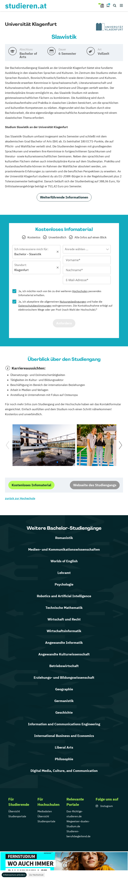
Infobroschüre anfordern (14, 875)
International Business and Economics (64, 735)
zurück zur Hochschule (20, 498)
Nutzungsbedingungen (73, 301)
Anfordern (64, 323)
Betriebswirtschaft (64, 666)
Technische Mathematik (64, 607)
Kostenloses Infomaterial (31, 485)
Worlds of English (64, 561)
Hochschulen (80, 291)
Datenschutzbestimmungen (35, 305)
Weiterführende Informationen (64, 197)
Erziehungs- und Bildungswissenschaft (64, 677)
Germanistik (64, 701)
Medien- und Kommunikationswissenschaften (64, 549)
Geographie (64, 689)
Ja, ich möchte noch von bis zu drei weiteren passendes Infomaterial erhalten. (59, 293)
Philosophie (64, 759)
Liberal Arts (64, 747)
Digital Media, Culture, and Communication (64, 770)
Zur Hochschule (36, 875)
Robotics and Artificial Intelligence (64, 596)
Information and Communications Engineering (64, 724)
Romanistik (64, 537)
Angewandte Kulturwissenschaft (64, 654)
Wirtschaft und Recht (64, 619)
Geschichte (64, 712)
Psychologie (64, 584)
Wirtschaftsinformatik (64, 631)
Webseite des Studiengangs (94, 485)
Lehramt (64, 572)
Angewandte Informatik (64, 642)
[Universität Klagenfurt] (109, 27)
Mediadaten (45, 811)
